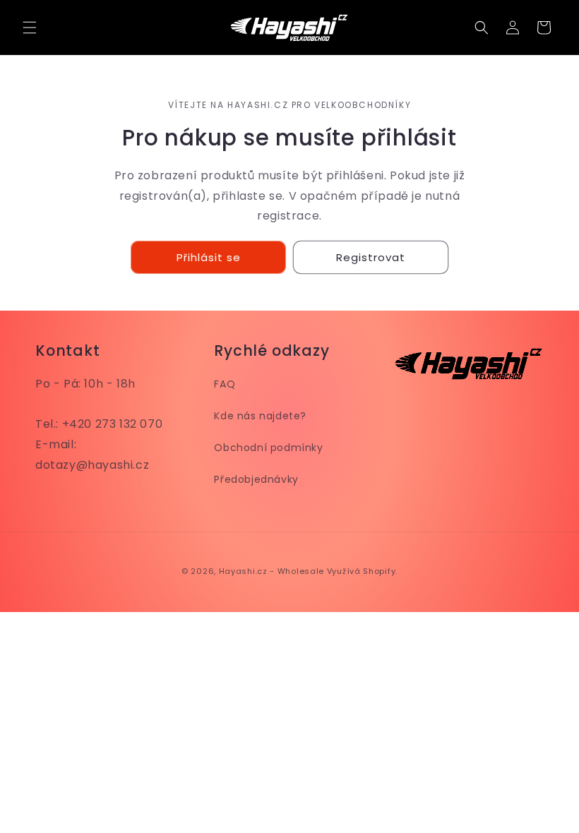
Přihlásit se (209, 257)
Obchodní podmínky (268, 448)
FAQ (224, 384)
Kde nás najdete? (260, 416)
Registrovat (370, 257)
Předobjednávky (256, 479)
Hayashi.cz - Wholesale (271, 571)
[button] (29, 27)
